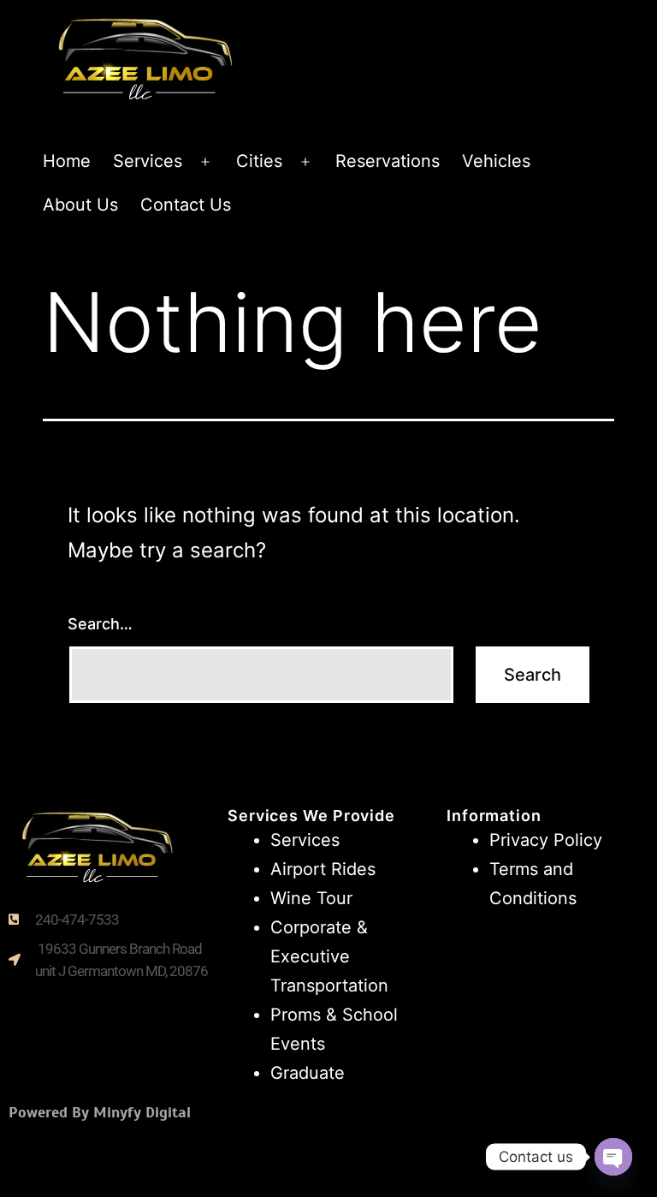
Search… (100, 624)
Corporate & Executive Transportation (329, 956)
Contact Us (185, 204)
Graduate (307, 1073)
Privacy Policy (545, 840)
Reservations (387, 161)
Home (67, 161)
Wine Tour (311, 898)
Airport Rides (323, 869)
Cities (259, 161)
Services (147, 161)
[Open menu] (205, 161)
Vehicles (496, 161)
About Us (80, 204)
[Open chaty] (613, 1157)
